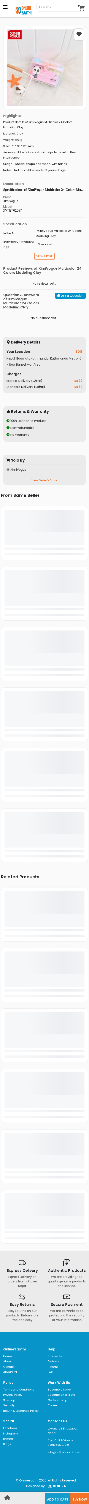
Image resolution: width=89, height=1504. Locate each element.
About (7, 1361)
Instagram (10, 1433)
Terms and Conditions (18, 1389)
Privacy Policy (12, 1395)
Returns (53, 1367)
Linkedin (8, 1439)
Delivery (53, 1361)
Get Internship (57, 1400)
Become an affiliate (61, 1395)
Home (7, 1356)
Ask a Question (72, 295)
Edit (79, 352)
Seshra (59, 1486)
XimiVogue (18, 469)
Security (8, 1405)
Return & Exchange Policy (20, 1411)
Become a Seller (59, 1389)
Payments (55, 1356)
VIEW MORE (44, 256)
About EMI (10, 1372)
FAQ (50, 1372)
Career (53, 1405)
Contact (8, 1367)
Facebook (10, 1428)
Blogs (7, 1444)
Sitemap (9, 1400)
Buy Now (80, 1499)
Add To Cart (57, 1499)
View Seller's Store (44, 480)
